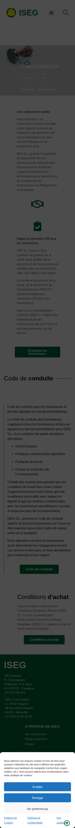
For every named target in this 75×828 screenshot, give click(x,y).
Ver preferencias (37, 809)
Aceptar (37, 786)
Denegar (37, 797)
